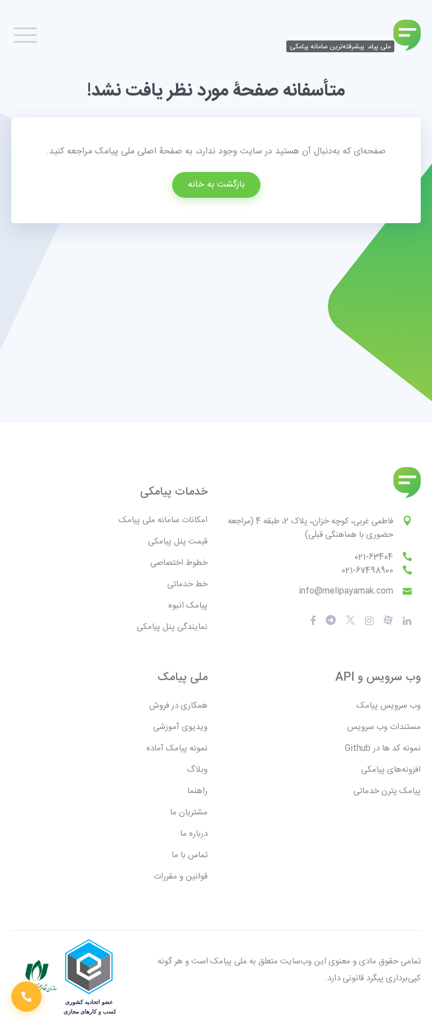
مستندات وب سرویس (384, 727)
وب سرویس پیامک (389, 706)
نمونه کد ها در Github (383, 748)
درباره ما (194, 834)
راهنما (197, 791)
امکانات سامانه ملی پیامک (163, 520)
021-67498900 (367, 571)
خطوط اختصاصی (179, 563)
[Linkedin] (407, 621)
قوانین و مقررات (181, 877)
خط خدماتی (187, 584)
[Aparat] (350, 620)
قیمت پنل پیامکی (178, 542)
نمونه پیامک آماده (177, 748)
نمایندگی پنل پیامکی (172, 627)
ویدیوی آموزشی (180, 727)
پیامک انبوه (188, 606)
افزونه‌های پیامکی (391, 770)
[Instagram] (369, 621)
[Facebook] (313, 621)
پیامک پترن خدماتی (387, 791)
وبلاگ (197, 770)
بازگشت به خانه (216, 184)
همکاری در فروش (178, 706)
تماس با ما (190, 855)
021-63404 (373, 557)
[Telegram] (331, 621)
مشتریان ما (189, 812)
